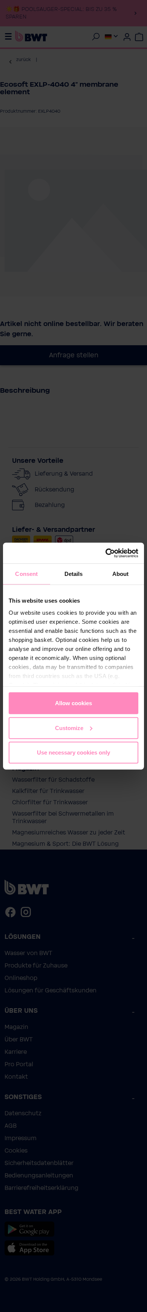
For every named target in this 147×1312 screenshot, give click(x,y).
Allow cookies (73, 703)
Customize (69, 727)
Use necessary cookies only (73, 752)
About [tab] (120, 574)
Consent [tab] (26, 574)
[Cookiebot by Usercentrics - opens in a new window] (105, 553)
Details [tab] (73, 574)
